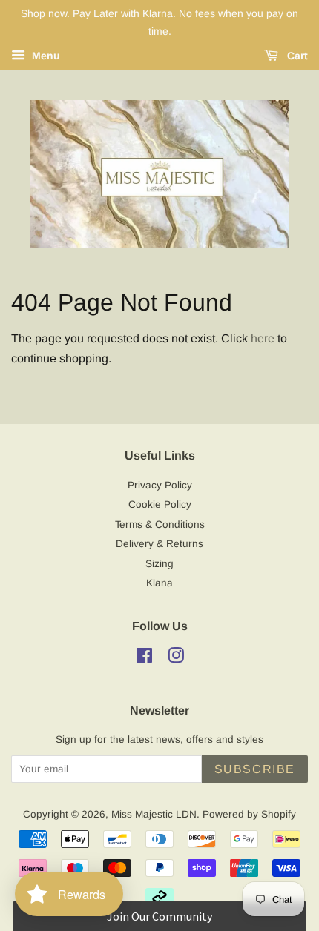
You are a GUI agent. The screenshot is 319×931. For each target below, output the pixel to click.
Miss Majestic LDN (154, 814)
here (262, 338)
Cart (296, 56)
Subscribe (254, 769)
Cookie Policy (159, 504)
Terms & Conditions (160, 524)
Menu (44, 56)
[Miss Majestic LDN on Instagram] (176, 658)
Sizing (159, 563)
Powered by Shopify (249, 814)
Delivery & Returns (159, 543)
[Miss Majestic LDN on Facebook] (144, 658)
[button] (159, 916)
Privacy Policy (160, 485)
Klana (159, 583)
